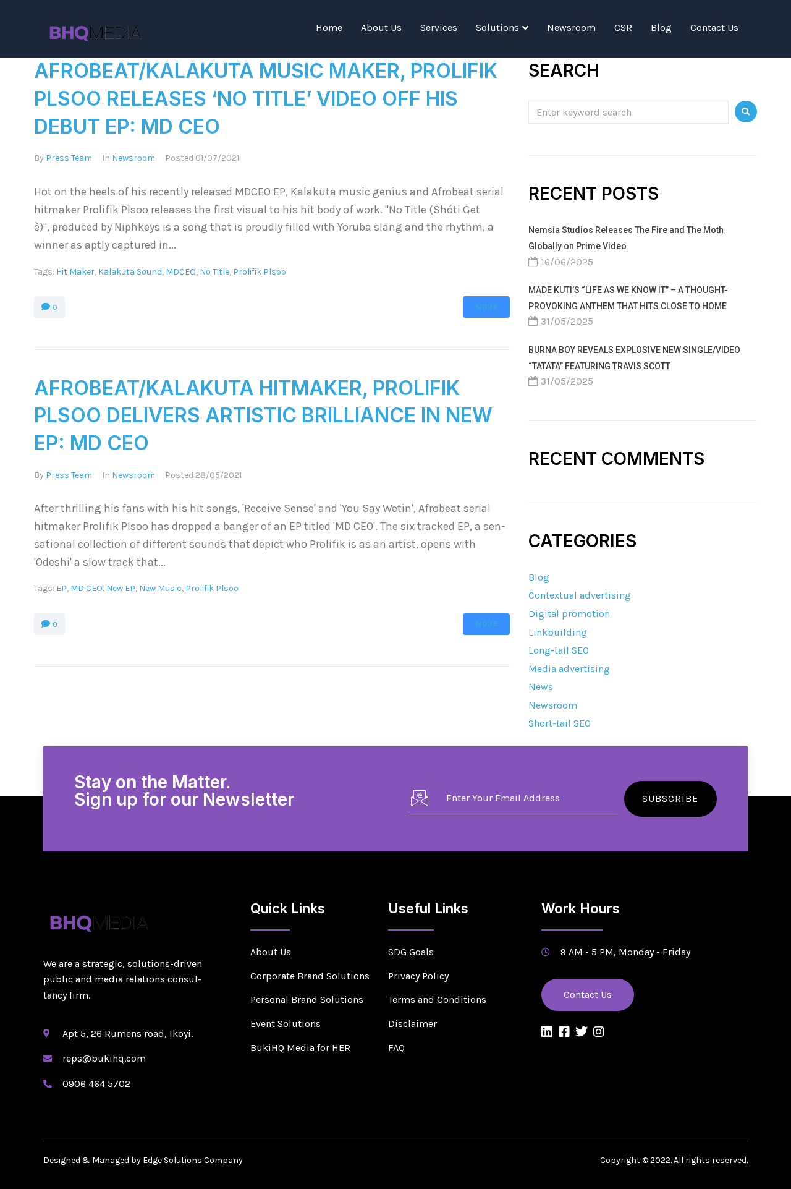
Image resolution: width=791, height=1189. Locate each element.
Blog (661, 27)
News (540, 687)
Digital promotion (569, 614)
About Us (381, 27)
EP (61, 588)
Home (329, 27)
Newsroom (571, 27)
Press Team (69, 158)
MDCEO (181, 271)
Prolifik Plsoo (259, 271)
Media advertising (569, 669)
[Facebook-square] (564, 1032)
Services (438, 27)
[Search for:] (628, 111)
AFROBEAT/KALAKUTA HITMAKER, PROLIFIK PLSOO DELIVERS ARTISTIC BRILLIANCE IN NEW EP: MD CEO (263, 416)
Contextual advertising (579, 595)
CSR (623, 27)
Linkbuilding (557, 632)
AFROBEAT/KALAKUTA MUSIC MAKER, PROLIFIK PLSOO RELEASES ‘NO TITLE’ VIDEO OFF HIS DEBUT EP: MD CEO (265, 99)
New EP (120, 588)
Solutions (497, 27)
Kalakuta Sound (130, 271)
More (486, 307)
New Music (160, 588)
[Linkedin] (547, 1032)
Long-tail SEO (558, 650)
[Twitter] (581, 1032)
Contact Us (714, 27)
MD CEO (86, 588)
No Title (214, 271)
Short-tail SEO (559, 723)
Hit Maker (75, 271)
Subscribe (670, 798)
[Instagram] (598, 1032)
